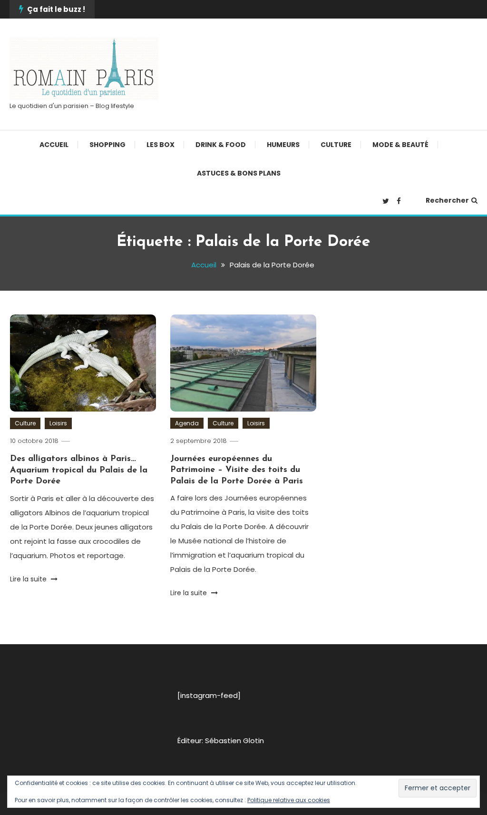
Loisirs (58, 423)
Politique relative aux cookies (288, 800)
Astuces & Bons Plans (239, 173)
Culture (336, 144)
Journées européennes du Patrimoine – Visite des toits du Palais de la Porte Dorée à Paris (236, 470)
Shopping (107, 144)
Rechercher (447, 200)
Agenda (187, 423)
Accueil (53, 144)
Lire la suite (29, 579)
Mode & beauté (400, 144)
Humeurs (283, 144)
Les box (160, 144)
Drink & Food (220, 144)
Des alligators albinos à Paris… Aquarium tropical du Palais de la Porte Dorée (78, 470)
